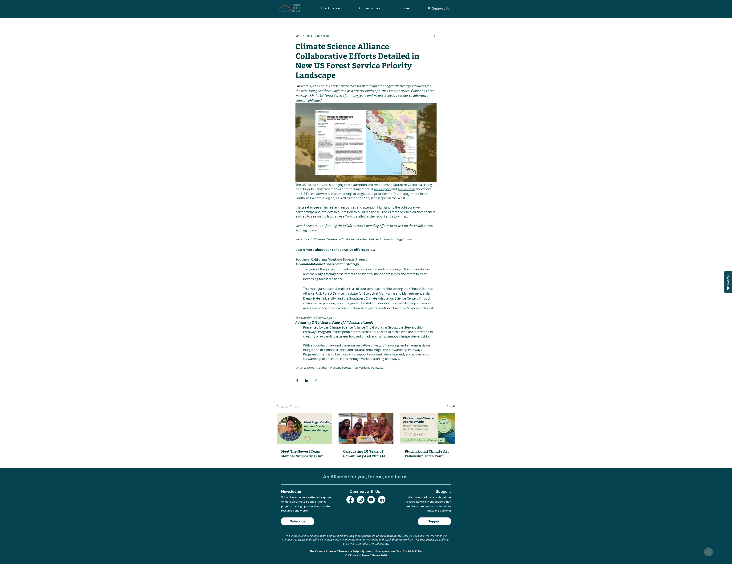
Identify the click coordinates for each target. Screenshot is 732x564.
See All (451, 406)
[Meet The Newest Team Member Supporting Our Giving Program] (304, 428)
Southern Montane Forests (334, 367)
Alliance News (305, 367)
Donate (728, 280)
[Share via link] (316, 380)
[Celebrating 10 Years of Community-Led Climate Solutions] (366, 428)
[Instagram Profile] (360, 500)
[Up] (708, 551)
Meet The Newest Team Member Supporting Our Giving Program (302, 453)
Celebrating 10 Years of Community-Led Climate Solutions (364, 453)
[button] (330, 8)
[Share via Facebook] (297, 380)
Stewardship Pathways (369, 367)
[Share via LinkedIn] (306, 380)
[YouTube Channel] (371, 500)
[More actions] (434, 35)
